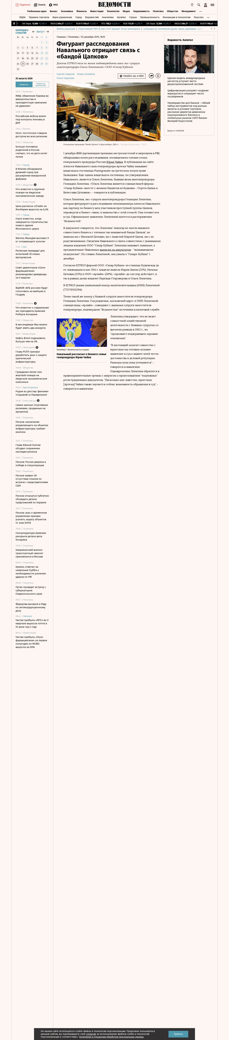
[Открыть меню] (212, 5)
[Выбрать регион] (192, 5)
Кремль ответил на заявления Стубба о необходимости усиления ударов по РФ (31, 571)
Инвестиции (96, 11)
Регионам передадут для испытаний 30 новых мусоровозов (30, 254)
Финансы (81, 11)
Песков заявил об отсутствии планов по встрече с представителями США (32, 480)
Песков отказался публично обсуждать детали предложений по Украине (32, 499)
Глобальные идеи (36, 11)
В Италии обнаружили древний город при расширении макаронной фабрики (31, 173)
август (41, 31)
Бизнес (54, 11)
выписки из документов (115, 249)
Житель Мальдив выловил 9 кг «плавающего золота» (32, 240)
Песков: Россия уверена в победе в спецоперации (31, 463)
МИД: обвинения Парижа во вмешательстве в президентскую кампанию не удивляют (32, 100)
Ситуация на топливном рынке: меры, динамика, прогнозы (176, 28)
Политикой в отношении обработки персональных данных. (111, 1036)
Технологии (113, 11)
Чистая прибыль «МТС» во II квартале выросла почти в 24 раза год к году (32, 623)
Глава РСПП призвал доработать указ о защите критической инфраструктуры (31, 356)
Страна (133, 17)
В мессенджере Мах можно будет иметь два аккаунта (31, 326)
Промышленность (149, 17)
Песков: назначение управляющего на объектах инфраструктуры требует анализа (32, 426)
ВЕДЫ (22, 17)
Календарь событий (22, 31)
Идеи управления (62, 17)
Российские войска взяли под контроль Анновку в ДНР (31, 119)
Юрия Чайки (114, 162)
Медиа (126, 11)
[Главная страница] (114, 5)
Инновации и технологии (176, 17)
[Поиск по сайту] (199, 5)
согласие (91, 1034)
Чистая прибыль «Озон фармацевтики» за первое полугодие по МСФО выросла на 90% (31, 642)
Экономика (67, 11)
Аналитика (108, 17)
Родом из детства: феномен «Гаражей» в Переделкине (32, 393)
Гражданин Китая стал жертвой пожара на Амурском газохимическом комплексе (31, 377)
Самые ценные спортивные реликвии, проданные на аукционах (32, 408)
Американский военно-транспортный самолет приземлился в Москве (29, 553)
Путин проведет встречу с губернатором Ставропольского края (31, 590)
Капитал (121, 17)
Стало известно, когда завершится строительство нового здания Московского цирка (32, 223)
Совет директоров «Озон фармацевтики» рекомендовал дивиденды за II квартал (31, 272)
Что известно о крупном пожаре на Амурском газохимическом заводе (30, 192)
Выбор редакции (66, 28)
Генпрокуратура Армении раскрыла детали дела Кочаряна (31, 536)
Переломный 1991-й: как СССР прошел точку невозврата (109, 28)
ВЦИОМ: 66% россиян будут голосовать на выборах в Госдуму (32, 291)
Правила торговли (39, 17)
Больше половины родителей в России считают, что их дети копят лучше (31, 151)
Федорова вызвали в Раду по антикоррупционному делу (31, 607)
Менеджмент (189, 11)
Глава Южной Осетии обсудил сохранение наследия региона (28, 448)
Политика (158, 11)
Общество (172, 11)
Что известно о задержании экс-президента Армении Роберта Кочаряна (32, 311)
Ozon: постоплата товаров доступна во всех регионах (31, 135)
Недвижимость (141, 11)
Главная (61, 37)
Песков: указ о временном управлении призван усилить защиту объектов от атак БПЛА (31, 517)
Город (78, 17)
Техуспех (199, 17)
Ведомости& (92, 17)
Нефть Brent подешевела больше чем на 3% (30, 340)
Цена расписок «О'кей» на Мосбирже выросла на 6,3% (32, 208)
